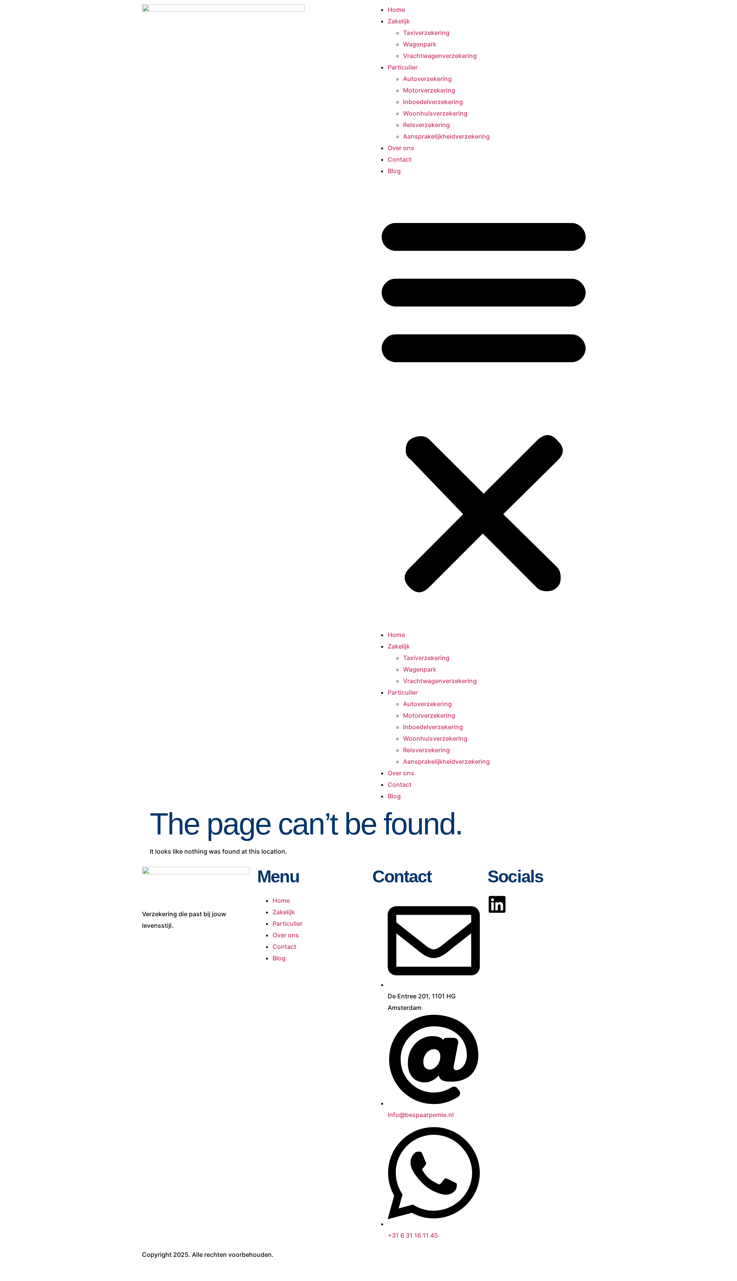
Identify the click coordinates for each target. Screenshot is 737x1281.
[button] (483, 403)
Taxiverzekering (426, 32)
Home (396, 9)
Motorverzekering (429, 90)
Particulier (403, 67)
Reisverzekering (426, 125)
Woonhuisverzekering (435, 113)
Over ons (401, 148)
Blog (394, 171)
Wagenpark (419, 44)
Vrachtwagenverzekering (440, 56)
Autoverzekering (427, 79)
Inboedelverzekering (433, 102)
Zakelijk (399, 21)
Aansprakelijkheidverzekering (446, 136)
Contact (399, 159)
